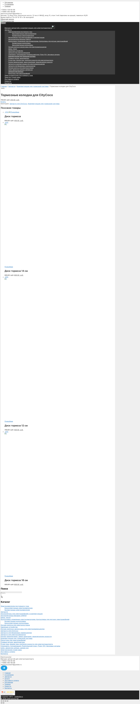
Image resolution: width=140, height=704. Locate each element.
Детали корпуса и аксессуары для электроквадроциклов (27, 47)
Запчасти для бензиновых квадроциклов (21, 66)
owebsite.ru (18, 697)
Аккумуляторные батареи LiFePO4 (19, 39)
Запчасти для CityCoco (15, 71)
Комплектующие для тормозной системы (22, 56)
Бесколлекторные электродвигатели (24, 33)
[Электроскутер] (7, 21)
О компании (9, 4)
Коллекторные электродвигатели (23, 35)
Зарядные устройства (15, 51)
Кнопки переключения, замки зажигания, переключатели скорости (30, 62)
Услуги (7, 679)
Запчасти (8, 30)
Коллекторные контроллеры (21, 43)
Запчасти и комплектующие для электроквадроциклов (26, 64)
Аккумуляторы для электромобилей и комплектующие (26, 37)
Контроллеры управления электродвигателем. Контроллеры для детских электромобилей (38, 41)
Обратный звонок (7, 19)
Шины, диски (12, 49)
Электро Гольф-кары (12, 77)
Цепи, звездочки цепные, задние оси (20, 70)
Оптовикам (9, 2)
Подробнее (15, 112)
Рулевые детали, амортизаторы (18, 58)
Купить (3, 102)
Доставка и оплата (12, 79)
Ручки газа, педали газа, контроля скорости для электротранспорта (30, 60)
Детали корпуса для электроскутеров (21, 68)
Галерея (8, 6)
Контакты (8, 83)
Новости (8, 81)
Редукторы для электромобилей (19, 73)
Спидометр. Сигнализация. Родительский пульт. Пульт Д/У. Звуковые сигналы (34, 54)
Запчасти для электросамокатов (19, 52)
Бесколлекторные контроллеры (22, 45)
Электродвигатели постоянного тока (20, 32)
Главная (4, 86)
